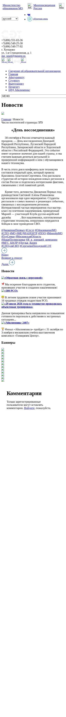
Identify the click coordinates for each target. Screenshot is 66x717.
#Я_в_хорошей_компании (41, 239)
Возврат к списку (11, 257)
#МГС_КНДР (9, 242)
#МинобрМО (54, 233)
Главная (13, 74)
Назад (4, 254)
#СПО (5, 233)
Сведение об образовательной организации (34, 71)
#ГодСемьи (8, 236)
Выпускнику (16, 83)
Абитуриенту (16, 77)
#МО (13, 233)
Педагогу (14, 86)
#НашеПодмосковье (13, 239)
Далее (5, 264)
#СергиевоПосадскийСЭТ (35, 245)
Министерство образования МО (13, 7)
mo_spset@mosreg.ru (13, 55)
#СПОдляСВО (10, 245)
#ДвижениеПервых (13, 230)
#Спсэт (30, 230)
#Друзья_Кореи (27, 242)
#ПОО (42, 233)
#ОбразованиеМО (45, 230)
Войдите (29, 408)
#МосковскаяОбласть (28, 236)
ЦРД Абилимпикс (19, 90)
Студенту (14, 80)
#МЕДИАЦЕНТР (26, 233)
